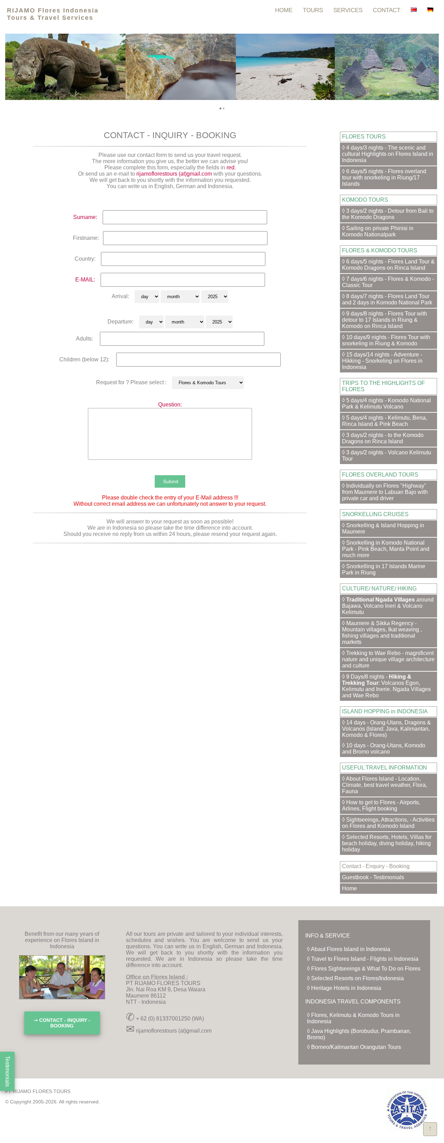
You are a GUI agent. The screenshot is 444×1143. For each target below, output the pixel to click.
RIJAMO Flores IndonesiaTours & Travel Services (53, 14)
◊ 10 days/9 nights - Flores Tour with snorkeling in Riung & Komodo (386, 340)
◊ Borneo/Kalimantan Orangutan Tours (354, 1047)
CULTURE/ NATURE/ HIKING (379, 588)
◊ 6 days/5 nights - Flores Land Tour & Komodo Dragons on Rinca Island (388, 265)
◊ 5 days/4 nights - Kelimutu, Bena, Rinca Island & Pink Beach (384, 421)
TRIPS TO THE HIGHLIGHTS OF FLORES (383, 386)
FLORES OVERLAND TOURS (380, 475)
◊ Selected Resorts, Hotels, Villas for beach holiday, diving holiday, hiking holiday (387, 843)
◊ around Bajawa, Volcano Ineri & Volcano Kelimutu (388, 606)
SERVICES (347, 10)
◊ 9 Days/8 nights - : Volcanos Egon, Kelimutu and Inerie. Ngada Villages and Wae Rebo (386, 686)
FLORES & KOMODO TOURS (379, 250)
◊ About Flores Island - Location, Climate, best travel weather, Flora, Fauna (384, 785)
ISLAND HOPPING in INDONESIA (385, 711)
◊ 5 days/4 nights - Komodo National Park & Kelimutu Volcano (386, 403)
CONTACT (386, 10)
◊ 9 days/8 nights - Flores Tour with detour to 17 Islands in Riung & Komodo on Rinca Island (384, 320)
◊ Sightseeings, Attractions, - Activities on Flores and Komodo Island (388, 823)
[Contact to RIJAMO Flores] (413, 10)
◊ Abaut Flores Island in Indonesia (348, 949)
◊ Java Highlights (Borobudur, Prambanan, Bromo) (359, 1034)
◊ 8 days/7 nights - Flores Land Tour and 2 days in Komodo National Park (387, 299)
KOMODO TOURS (365, 200)
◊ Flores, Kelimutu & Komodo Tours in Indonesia (353, 1018)
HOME (283, 10)
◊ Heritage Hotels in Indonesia (344, 988)
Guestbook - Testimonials (373, 877)
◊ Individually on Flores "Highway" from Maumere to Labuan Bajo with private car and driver (385, 492)
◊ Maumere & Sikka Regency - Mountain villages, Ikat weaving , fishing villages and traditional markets (382, 632)
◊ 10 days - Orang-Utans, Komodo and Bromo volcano (383, 748)
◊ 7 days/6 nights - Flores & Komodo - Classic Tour (388, 282)
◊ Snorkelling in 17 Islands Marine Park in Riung (383, 569)
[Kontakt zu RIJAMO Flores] (430, 10)
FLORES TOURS (364, 137)
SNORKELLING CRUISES (375, 514)
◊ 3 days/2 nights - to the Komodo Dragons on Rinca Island (383, 438)
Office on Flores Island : (157, 977)
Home (349, 888)
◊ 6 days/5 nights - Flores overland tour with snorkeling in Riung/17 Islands (384, 177)
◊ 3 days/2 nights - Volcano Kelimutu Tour (386, 455)
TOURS (313, 10)
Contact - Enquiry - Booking (376, 866)
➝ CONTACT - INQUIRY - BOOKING (62, 1022)
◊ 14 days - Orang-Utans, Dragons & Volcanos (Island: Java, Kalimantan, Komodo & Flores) (386, 729)
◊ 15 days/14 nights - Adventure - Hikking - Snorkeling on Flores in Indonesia (382, 361)
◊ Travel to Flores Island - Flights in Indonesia (362, 959)
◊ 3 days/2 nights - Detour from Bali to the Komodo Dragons (388, 214)
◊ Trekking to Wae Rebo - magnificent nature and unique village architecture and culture (388, 659)
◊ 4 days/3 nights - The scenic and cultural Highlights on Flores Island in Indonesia (387, 154)
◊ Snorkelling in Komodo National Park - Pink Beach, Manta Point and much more (385, 549)
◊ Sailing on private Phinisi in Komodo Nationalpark (377, 231)
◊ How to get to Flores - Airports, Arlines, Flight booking (381, 805)
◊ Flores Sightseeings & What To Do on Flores (363, 969)
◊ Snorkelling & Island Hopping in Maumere (383, 528)
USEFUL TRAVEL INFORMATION (384, 768)
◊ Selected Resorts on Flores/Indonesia (355, 978)
